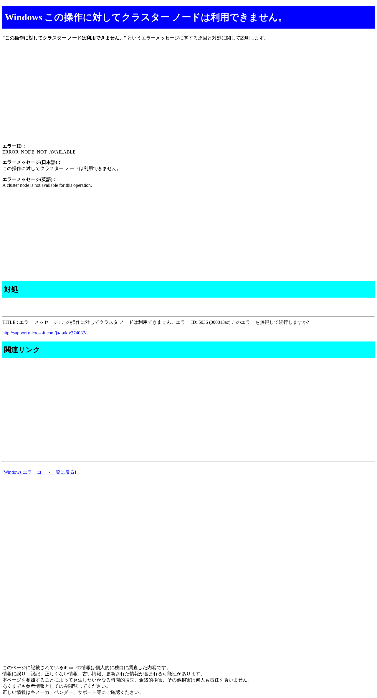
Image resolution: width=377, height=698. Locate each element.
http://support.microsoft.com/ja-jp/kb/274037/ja (46, 332)
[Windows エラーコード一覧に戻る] (39, 472)
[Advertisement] (179, 97)
